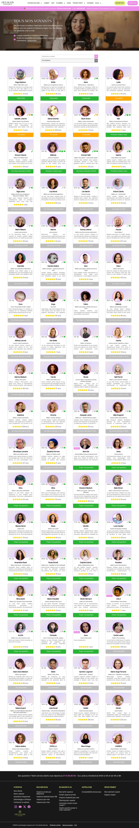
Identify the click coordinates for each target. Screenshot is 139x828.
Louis (86, 341)
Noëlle (85, 708)
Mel (118, 119)
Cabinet (46, 3)
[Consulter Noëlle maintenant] (85, 700)
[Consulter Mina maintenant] (52, 480)
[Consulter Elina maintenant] (20, 480)
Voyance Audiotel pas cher (69, 798)
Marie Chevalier (53, 599)
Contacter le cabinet (21, 802)
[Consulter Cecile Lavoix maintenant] (118, 627)
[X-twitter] (25, 807)
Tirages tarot (78, 3)
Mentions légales (68, 825)
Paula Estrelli (53, 562)
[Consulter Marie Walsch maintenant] (20, 222)
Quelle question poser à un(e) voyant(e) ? (68, 809)
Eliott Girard (85, 119)
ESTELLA (53, 746)
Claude (118, 230)
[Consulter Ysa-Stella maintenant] (52, 332)
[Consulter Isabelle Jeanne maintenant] (20, 111)
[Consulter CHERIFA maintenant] (118, 738)
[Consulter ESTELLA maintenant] (52, 738)
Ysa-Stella (53, 341)
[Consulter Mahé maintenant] (52, 664)
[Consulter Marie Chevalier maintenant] (52, 591)
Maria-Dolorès (53, 119)
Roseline (118, 562)
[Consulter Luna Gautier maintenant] (118, 518)
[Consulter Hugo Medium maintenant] (20, 74)
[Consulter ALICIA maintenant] (20, 627)
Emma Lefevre (85, 230)
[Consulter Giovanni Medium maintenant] (85, 480)
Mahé (53, 672)
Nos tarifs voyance (66, 792)
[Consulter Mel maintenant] (118, 111)
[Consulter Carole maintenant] (52, 369)
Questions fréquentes (22, 797)
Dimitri (118, 708)
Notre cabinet (19, 794)
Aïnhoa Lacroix (20, 341)
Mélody (118, 304)
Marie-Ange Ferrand (118, 672)
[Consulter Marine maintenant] (52, 222)
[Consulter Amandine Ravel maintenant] (20, 554)
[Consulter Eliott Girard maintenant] (85, 111)
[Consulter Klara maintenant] (118, 258)
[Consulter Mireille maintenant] (85, 518)
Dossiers (90, 3)
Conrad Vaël (85, 155)
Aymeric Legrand (85, 672)
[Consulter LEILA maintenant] (118, 591)
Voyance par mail (43, 799)
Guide (69, 3)
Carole (53, 377)
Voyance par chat (43, 802)
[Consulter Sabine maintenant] (118, 147)
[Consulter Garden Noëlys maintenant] (52, 258)
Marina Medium (21, 377)
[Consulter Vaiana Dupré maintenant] (20, 700)
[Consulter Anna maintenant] (118, 443)
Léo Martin (86, 191)
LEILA (118, 599)
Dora (20, 304)
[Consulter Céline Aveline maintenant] (20, 738)
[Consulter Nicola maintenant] (85, 369)
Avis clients (18, 791)
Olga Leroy (20, 191)
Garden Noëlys (53, 266)
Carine (118, 341)
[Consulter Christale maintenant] (52, 627)
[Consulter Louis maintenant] (85, 332)
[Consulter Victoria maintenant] (52, 407)
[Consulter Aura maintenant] (85, 627)
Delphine (20, 415)
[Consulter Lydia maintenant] (118, 74)
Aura (86, 635)
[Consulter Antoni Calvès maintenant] (118, 183)
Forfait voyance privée (67, 795)
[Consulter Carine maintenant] (118, 332)
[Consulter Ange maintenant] (52, 296)
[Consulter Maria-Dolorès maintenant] (52, 111)
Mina (53, 488)
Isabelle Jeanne (21, 119)
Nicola (85, 377)
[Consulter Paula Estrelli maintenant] (52, 554)
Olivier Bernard (86, 599)
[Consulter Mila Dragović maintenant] (118, 407)
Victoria (53, 415)
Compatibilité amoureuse (91, 792)
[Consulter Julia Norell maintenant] (52, 700)
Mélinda (53, 155)
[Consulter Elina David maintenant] (20, 591)
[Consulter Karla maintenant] (85, 74)
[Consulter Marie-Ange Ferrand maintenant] (118, 664)
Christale (53, 635)
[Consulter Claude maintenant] (118, 222)
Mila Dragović (118, 415)
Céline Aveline (20, 746)
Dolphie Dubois (86, 562)
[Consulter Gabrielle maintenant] (20, 258)
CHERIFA (118, 746)
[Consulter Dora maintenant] (20, 296)
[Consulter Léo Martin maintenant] (85, 183)
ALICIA (20, 635)
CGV (75, 825)
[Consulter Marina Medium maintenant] (20, 369)
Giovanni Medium (85, 488)
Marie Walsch (20, 230)
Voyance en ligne (34, 3)
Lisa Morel (53, 191)
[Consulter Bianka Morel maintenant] (20, 518)
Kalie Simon (118, 488)
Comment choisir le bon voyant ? (68, 804)
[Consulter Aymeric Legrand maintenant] (85, 664)
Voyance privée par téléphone (43, 793)
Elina (20, 488)
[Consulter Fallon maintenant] (85, 296)
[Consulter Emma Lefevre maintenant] (85, 222)
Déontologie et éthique (22, 799)
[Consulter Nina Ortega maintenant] (85, 738)
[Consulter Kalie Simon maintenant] (118, 480)
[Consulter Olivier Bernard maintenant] (85, 591)
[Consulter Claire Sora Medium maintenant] (20, 664)
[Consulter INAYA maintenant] (52, 74)
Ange (53, 304)
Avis (52, 3)
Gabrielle (20, 266)
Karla (86, 82)
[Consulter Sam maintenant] (85, 258)
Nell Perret (118, 377)
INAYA (53, 82)
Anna (118, 451)
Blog (97, 3)
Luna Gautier (118, 526)
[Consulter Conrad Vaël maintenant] (85, 147)
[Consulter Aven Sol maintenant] (85, 443)
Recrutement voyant (112, 792)
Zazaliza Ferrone (53, 451)
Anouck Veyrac (20, 155)
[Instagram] (16, 807)
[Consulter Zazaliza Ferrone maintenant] (52, 443)
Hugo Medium (20, 82)
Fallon (86, 304)
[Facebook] (29, 807)
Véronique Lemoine (20, 451)
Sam (86, 266)
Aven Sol (86, 451)
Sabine (118, 155)
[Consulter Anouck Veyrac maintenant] (20, 147)
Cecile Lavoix (118, 635)
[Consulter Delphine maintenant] (20, 407)
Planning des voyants (67, 800)
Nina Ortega (85, 746)
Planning (59, 3)
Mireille (86, 526)
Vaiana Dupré (20, 708)
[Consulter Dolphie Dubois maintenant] (85, 554)
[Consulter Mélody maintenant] (118, 296)
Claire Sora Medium (20, 672)
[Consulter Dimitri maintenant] (118, 700)
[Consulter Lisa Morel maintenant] (52, 183)
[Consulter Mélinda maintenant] (52, 147)
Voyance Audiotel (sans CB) (46, 797)
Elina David (20, 599)
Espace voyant (110, 795)
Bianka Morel (21, 526)
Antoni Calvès (118, 191)
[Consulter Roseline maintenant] (118, 554)
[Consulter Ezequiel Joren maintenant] (85, 407)
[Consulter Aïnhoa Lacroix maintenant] (20, 332)
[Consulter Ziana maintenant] (52, 518)
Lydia (118, 82)
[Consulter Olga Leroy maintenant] (20, 183)
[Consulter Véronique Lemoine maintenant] (20, 443)
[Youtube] (20, 807)
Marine (53, 230)
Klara (118, 266)
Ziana (53, 526)
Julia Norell (53, 708)
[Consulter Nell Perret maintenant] (118, 369)
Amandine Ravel (20, 562)
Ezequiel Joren (86, 415)
